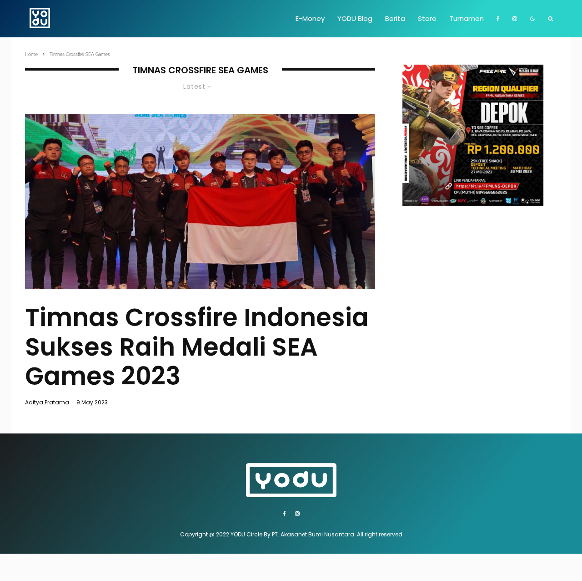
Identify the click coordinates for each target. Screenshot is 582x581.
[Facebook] (498, 18)
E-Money (310, 18)
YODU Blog (354, 18)
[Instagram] (514, 18)
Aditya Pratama (47, 402)
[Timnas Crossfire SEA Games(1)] (200, 201)
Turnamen (466, 18)
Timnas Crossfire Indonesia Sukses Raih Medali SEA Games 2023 (197, 347)
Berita (395, 18)
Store (427, 18)
